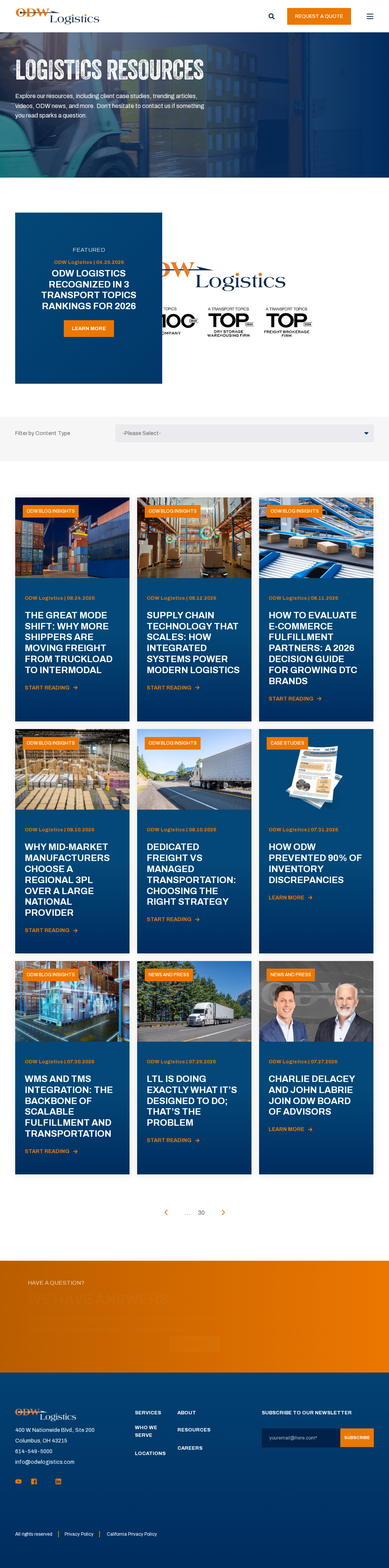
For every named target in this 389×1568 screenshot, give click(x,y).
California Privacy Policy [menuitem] (132, 1534)
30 (201, 1212)
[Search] (272, 16)
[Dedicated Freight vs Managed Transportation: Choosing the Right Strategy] (194, 841)
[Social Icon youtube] (20, 1481)
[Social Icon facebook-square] (34, 1481)
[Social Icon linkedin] (56, 1481)
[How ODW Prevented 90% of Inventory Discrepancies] (316, 841)
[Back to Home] (57, 16)
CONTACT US (194, 1344)
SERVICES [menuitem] (148, 1413)
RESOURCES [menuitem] (193, 1430)
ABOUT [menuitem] (186, 1413)
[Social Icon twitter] (46, 1481)
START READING (47, 688)
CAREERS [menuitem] (189, 1448)
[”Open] (370, 16)
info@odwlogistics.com (44, 1462)
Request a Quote (319, 16)
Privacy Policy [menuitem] (79, 1534)
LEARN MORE (89, 328)
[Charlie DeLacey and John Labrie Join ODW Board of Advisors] (316, 1067)
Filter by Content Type (42, 433)
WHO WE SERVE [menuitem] (146, 1431)
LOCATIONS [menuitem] (150, 1453)
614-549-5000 (33, 1451)
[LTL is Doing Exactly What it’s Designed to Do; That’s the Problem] (194, 1067)
